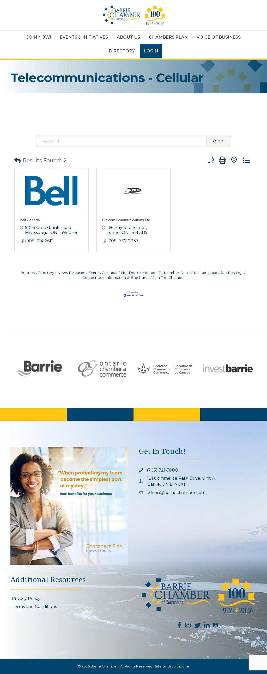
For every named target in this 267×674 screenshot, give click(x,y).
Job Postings (232, 272)
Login (151, 51)
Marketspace (205, 272)
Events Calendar (103, 272)
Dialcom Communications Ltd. (126, 220)
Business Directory (37, 272)
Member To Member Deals (166, 272)
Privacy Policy (26, 598)
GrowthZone (178, 666)
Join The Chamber (169, 277)
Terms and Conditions (34, 606)
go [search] (220, 141)
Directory (122, 51)
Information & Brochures (127, 277)
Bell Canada (30, 220)
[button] (17, 160)
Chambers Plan (168, 37)
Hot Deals (130, 272)
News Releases (71, 272)
